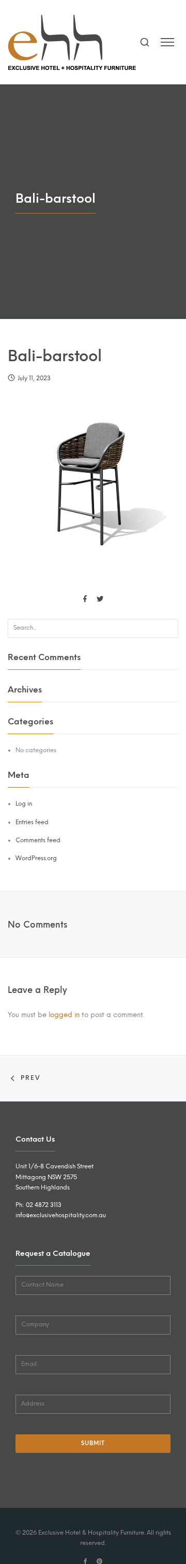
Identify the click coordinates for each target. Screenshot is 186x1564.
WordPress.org (36, 858)
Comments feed (38, 840)
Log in (24, 803)
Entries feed (32, 822)
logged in (64, 1014)
